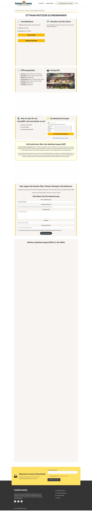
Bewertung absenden (46, 233)
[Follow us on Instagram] (22, 501)
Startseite (41, 3)
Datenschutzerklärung (62, 476)
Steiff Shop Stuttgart (23, 313)
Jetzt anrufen (31, 35)
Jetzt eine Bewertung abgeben (60, 133)
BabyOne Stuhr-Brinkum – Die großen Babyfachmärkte (32, 278)
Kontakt (58, 497)
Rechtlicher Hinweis (60, 490)
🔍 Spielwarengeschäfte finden (65, 3)
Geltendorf (27, 10)
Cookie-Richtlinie (60, 495)
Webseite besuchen (31, 40)
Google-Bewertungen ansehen (61, 138)
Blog (76, 3)
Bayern (22, 10)
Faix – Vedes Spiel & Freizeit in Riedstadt (29, 383)
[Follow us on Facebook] (15, 501)
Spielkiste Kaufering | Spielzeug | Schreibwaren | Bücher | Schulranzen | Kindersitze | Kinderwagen (44, 348)
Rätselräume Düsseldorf (24, 418)
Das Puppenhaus (22, 453)
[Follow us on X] (18, 501)
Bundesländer (49, 3)
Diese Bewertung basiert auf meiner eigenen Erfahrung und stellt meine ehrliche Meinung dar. (41, 230)
